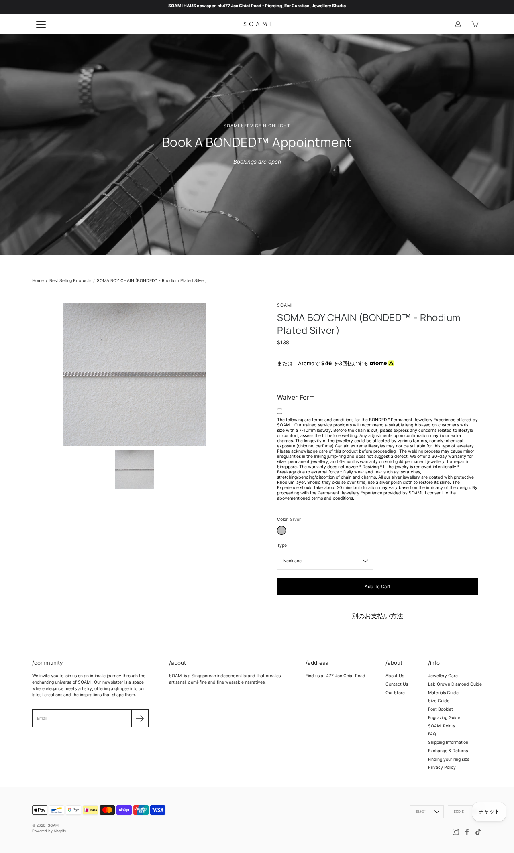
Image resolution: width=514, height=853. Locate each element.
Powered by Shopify (49, 831)
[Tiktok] (478, 832)
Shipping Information (448, 742)
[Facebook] (467, 832)
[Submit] (140, 718)
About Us (395, 675)
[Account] (457, 24)
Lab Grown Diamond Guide (455, 684)
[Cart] (475, 24)
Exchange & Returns (448, 750)
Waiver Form (296, 397)
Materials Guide (443, 692)
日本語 (421, 812)
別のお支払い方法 (377, 616)
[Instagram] (455, 832)
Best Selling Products (70, 280)
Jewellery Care (443, 675)
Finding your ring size (448, 759)
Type (282, 545)
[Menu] (41, 24)
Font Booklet (440, 709)
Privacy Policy (442, 767)
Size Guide (438, 700)
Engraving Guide (444, 717)
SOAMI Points (441, 726)
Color (289, 519)
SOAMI (53, 825)
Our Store (395, 692)
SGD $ (459, 812)
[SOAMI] (257, 24)
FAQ (432, 734)
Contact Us (397, 684)
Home (38, 280)
